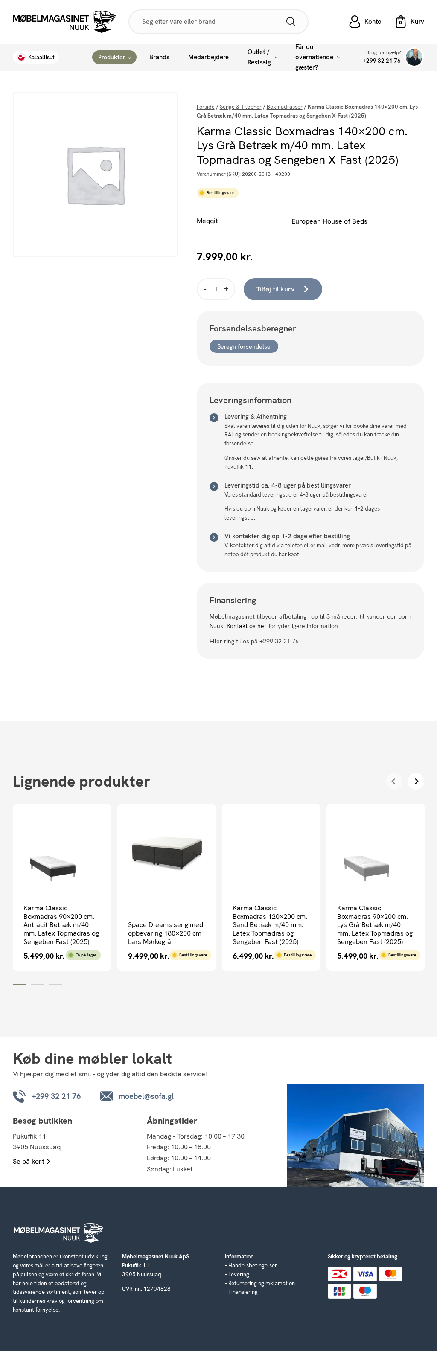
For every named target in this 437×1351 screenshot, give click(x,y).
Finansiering (243, 1292)
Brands (159, 57)
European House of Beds (329, 221)
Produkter (111, 57)
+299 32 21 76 (382, 60)
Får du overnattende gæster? (314, 57)
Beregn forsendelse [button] (244, 346)
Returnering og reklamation (261, 1283)
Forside (206, 106)
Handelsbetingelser (252, 1265)
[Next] (416, 781)
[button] (409, 21)
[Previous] (394, 781)
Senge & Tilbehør (241, 106)
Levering (238, 1274)
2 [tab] (37, 984)
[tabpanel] (62, 887)
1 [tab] (19, 984)
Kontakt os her (247, 626)
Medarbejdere (208, 57)
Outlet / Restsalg (259, 57)
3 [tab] (55, 984)
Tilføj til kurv (275, 289)
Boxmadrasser (285, 106)
